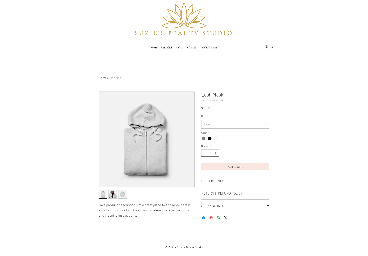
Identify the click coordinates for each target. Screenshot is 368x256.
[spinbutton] (210, 153)
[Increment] (216, 153)
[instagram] (266, 47)
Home (103, 77)
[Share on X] (225, 218)
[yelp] (272, 47)
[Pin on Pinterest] (211, 218)
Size (204, 116)
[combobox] (235, 124)
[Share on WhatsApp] (218, 218)
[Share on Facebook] (203, 218)
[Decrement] (204, 153)
